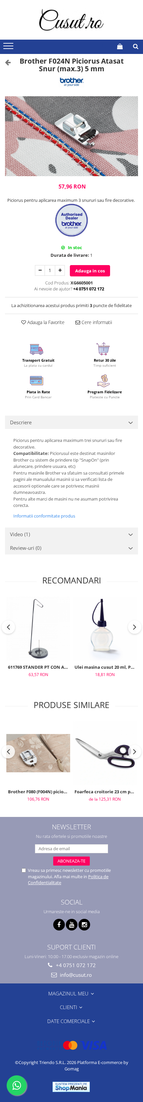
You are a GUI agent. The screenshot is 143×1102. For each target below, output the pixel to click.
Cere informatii (96, 322)
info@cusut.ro (75, 974)
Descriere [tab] (21, 422)
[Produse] (9, 48)
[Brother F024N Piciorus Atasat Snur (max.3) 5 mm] (71, 136)
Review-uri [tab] (25, 548)
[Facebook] (59, 924)
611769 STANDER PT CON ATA (39, 667)
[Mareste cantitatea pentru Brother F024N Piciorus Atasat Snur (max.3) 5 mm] (60, 270)
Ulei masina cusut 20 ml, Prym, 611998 (105, 667)
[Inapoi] (5, 62)
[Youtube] (71, 924)
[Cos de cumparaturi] (119, 46)
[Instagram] (84, 924)
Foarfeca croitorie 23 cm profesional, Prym (105, 792)
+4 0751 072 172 (75, 965)
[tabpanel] (71, 136)
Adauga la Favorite (45, 322)
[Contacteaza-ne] (103, 46)
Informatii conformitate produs (44, 516)
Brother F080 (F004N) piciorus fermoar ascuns (39, 792)
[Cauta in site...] (135, 46)
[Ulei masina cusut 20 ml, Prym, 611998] (105, 629)
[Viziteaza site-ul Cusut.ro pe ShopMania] (71, 1087)
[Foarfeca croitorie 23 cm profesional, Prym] (105, 753)
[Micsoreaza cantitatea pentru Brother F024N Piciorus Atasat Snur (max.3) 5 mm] (40, 270)
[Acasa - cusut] (71, 19)
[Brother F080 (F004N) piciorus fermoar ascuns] (38, 753)
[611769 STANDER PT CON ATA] (38, 629)
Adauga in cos (90, 271)
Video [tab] (20, 534)
